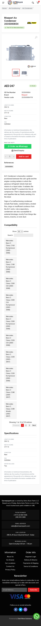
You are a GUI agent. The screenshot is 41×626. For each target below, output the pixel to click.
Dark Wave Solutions (25, 618)
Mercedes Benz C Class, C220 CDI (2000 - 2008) (10, 340)
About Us (10, 557)
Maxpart (24, 95)
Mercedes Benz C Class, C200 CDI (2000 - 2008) (10, 283)
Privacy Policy (10, 570)
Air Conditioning (14, 8)
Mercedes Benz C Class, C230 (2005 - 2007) (10, 357)
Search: (10, 235)
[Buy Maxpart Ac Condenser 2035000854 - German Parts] (20, 53)
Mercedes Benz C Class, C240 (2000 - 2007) (10, 392)
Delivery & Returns (30, 560)
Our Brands (10, 560)
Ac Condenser (27, 8)
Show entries (20, 231)
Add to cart (24, 156)
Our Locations (10, 563)
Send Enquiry (18, 151)
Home (4, 8)
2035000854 (9, 166)
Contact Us (10, 566)
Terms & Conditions (31, 566)
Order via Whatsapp (19, 146)
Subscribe (33, 590)
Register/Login (30, 557)
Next (34, 425)
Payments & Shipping (30, 563)
